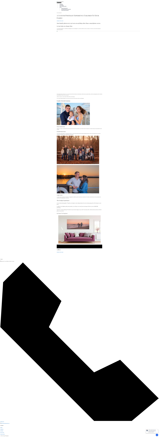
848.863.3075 (2, 421)
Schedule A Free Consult (60, 20)
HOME (1, 427)
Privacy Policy (2, 432)
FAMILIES (1, 429)
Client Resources (64, 8)
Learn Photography (65, 10)
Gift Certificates (63, 6)
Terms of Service (2, 434)
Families (61, 4)
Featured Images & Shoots (66, 9)
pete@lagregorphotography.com (5, 423)
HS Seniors (62, 5)
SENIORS (1, 430)
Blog (61, 7)
